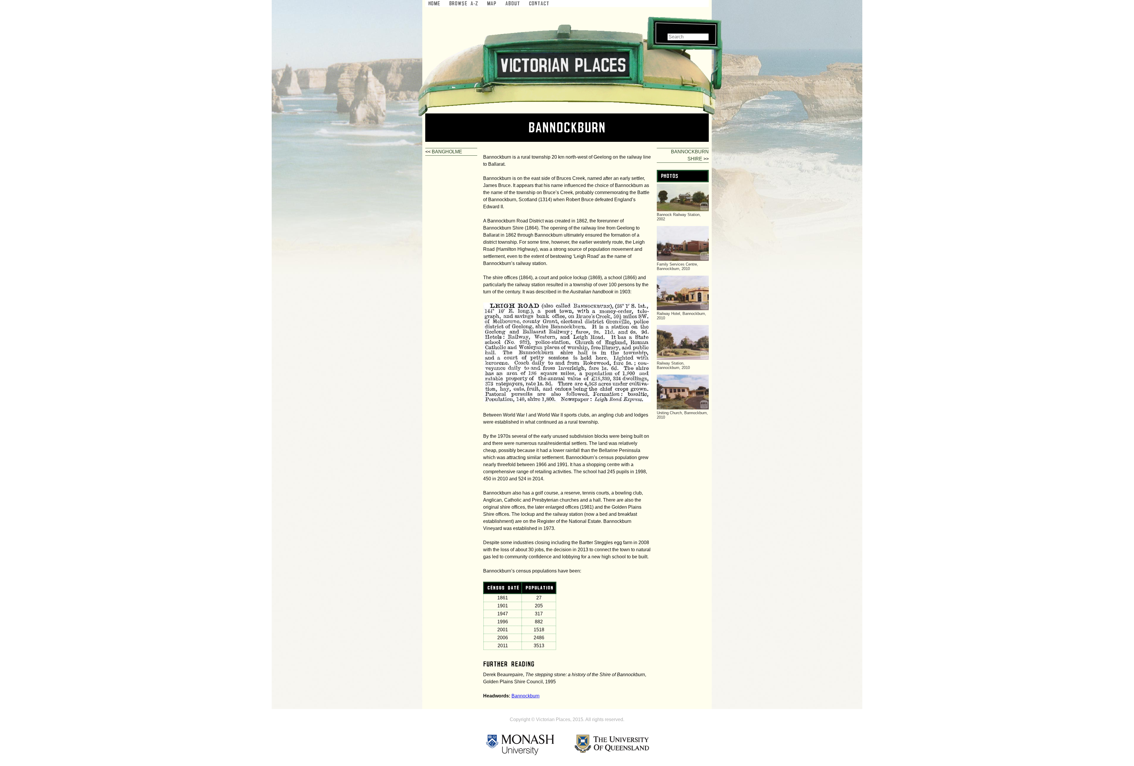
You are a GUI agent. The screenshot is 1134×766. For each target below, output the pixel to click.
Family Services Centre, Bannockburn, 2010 (677, 266)
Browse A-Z (463, 3)
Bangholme (447, 151)
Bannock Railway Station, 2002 (679, 216)
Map (491, 3)
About (512, 3)
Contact (539, 3)
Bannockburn (525, 695)
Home (434, 3)
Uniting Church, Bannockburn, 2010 (682, 415)
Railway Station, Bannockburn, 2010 (673, 365)
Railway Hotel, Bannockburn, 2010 (681, 315)
